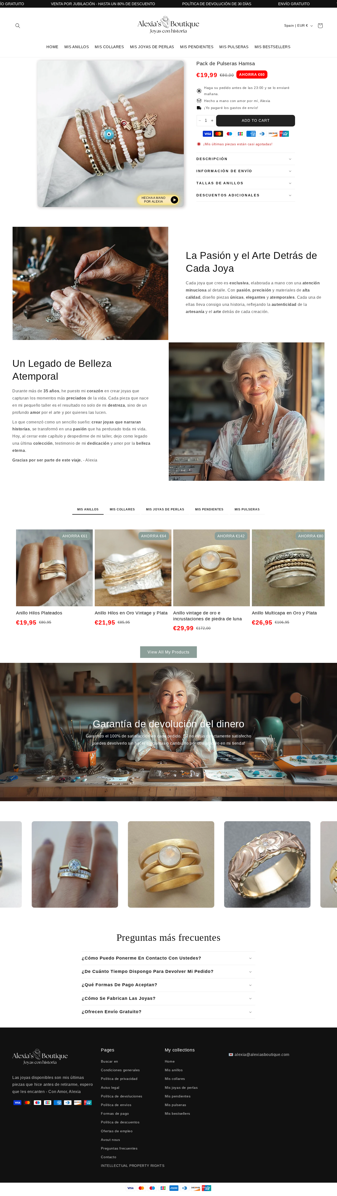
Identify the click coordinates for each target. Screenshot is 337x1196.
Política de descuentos (120, 1122)
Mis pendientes (209, 509)
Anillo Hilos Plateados (39, 612)
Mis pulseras (247, 509)
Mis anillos (88, 509)
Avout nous (110, 1140)
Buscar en (109, 1062)
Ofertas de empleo (116, 1131)
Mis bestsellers (177, 1114)
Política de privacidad (119, 1079)
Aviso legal (110, 1088)
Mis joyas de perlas (165, 509)
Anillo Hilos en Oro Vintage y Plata (131, 612)
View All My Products (168, 652)
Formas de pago (115, 1114)
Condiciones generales (120, 1070)
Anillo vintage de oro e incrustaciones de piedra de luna (207, 615)
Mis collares (122, 509)
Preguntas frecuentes (119, 1149)
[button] (17, 25)
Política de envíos (116, 1105)
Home (170, 1062)
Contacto (108, 1157)
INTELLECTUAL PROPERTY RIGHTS (132, 1166)
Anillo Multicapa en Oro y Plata (284, 612)
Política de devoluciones (121, 1096)
